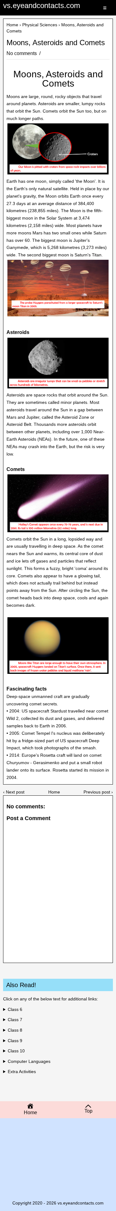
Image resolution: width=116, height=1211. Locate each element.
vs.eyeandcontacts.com (41, 5)
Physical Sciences (39, 24)
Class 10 (16, 1050)
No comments (22, 53)
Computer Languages (29, 1061)
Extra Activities (22, 1071)
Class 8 (15, 1030)
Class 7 (15, 1019)
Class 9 (15, 1040)
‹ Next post (13, 792)
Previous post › (98, 792)
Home (12, 24)
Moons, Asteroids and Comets (55, 43)
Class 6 (15, 1009)
